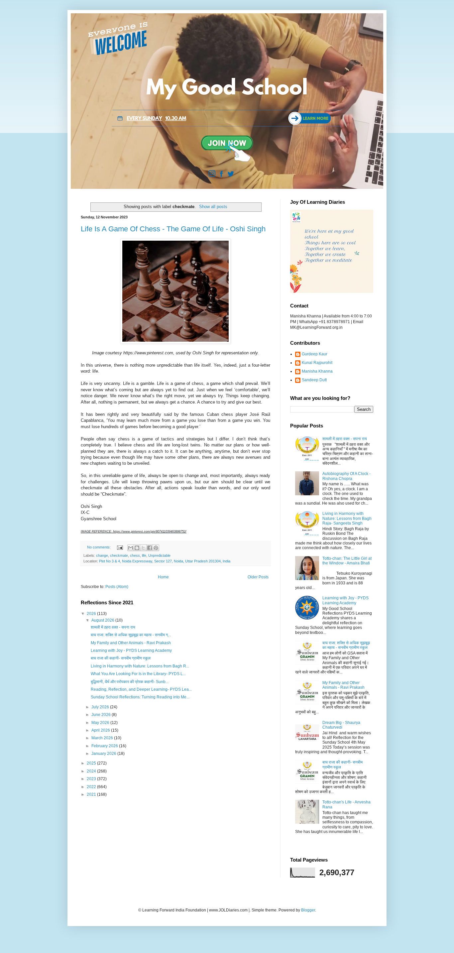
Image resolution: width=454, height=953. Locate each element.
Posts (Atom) (116, 586)
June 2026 (101, 714)
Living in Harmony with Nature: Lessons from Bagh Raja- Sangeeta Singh (347, 518)
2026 (92, 613)
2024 (92, 771)
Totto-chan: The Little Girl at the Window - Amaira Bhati (347, 560)
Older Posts (258, 577)
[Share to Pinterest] (156, 547)
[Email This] (130, 547)
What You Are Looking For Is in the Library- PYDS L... (138, 673)
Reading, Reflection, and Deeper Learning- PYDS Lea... (141, 689)
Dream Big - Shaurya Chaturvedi (341, 725)
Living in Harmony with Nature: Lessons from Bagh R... (140, 666)
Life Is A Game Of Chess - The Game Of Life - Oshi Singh (173, 229)
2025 (92, 763)
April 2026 (101, 730)
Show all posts (213, 206)
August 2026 (103, 620)
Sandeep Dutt (314, 380)
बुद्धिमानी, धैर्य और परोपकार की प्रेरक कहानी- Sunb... (130, 681)
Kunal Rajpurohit (317, 362)
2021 (92, 794)
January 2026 (104, 753)
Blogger (308, 910)
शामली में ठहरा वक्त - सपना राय (113, 627)
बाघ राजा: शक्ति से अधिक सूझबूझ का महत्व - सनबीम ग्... (131, 635)
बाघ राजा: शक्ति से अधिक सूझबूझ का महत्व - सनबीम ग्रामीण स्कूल (346, 645)
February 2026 (105, 746)
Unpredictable (159, 555)
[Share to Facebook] (149, 547)
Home (163, 577)
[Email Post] (119, 547)
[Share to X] (143, 547)
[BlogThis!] (137, 547)
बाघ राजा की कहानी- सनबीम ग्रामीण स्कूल (121, 658)
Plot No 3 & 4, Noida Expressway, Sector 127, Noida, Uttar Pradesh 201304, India (164, 561)
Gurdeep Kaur (314, 354)
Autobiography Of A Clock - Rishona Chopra (346, 476)
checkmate (119, 555)
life (144, 555)
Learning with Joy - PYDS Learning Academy (131, 650)
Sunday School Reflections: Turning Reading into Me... (140, 697)
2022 (92, 786)
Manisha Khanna (317, 371)
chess (135, 555)
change (102, 555)
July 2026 (100, 707)
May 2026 (100, 722)
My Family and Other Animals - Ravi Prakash (131, 643)
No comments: (99, 547)
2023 (92, 778)
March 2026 (102, 738)
